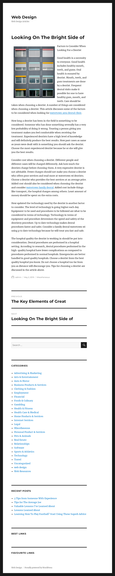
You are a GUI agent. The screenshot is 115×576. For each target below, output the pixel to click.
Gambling (19, 404)
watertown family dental (40, 187)
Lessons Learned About (27, 510)
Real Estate (20, 439)
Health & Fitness (23, 408)
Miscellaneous (43, 277)
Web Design (23, 17)
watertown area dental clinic (65, 112)
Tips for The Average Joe (27, 502)
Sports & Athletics (24, 451)
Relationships (21, 443)
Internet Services (23, 420)
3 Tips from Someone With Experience (35, 498)
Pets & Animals (22, 436)
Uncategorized (22, 463)
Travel (17, 459)
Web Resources (22, 471)
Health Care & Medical (26, 412)
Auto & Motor (21, 381)
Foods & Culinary (23, 400)
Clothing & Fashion (25, 388)
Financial (19, 396)
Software (19, 447)
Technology (20, 455)
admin (18, 277)
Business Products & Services (30, 384)
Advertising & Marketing (28, 373)
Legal (17, 424)
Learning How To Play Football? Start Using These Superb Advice (50, 514)
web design (20, 467)
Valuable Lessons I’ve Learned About (34, 506)
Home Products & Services (28, 416)
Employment (21, 392)
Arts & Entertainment (26, 377)
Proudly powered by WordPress (38, 567)
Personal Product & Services (29, 432)
